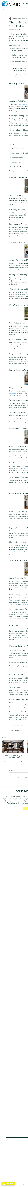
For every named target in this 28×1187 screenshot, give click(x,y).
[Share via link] (21, 725)
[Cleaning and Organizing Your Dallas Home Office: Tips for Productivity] (13, 746)
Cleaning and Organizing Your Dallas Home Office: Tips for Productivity (13, 756)
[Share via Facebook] (10, 725)
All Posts (4, 10)
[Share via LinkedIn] (17, 725)
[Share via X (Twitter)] (14, 725)
